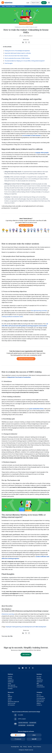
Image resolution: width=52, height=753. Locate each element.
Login (27, 2)
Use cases (39, 676)
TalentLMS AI (40, 680)
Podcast (10, 698)
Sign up (44, 2)
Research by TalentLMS (13, 701)
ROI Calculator (11, 705)
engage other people (42, 152)
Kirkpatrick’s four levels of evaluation (19, 377)
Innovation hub (40, 701)
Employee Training (11, 626)
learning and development (24, 626)
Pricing (9, 683)
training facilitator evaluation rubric (12, 316)
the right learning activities (39, 310)
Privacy (25, 746)
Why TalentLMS (11, 685)
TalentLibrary (40, 685)
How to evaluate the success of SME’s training (17, 58)
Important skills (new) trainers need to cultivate (18, 53)
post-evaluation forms (36, 408)
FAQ (21, 746)
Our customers (40, 696)
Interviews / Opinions (11, 6)
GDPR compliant (22, 718)
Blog (3, 6)
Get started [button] (26, 654)
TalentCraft (39, 681)
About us (39, 694)
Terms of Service (37, 746)
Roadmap (10, 688)
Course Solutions (41, 686)
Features (10, 678)
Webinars (10, 696)
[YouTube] (22, 668)
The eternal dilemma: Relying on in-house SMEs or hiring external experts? (25, 60)
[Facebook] (29, 668)
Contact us (39, 705)
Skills (38, 683)
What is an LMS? (11, 703)
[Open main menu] (49, 2)
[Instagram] (26, 668)
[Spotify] (33, 668)
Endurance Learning (8, 614)
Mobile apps (11, 681)
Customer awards (41, 698)
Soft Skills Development (39, 626)
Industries (39, 678)
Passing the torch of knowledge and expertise (17, 50)
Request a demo (35, 2)
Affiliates (39, 703)
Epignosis (22, 749)
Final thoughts (9, 63)
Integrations (11, 680)
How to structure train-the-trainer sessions (16, 55)
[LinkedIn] (19, 668)
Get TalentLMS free (12, 686)
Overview (10, 676)
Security (30, 746)
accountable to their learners (31, 135)
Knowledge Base (15, 746)
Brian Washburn (28, 35)
